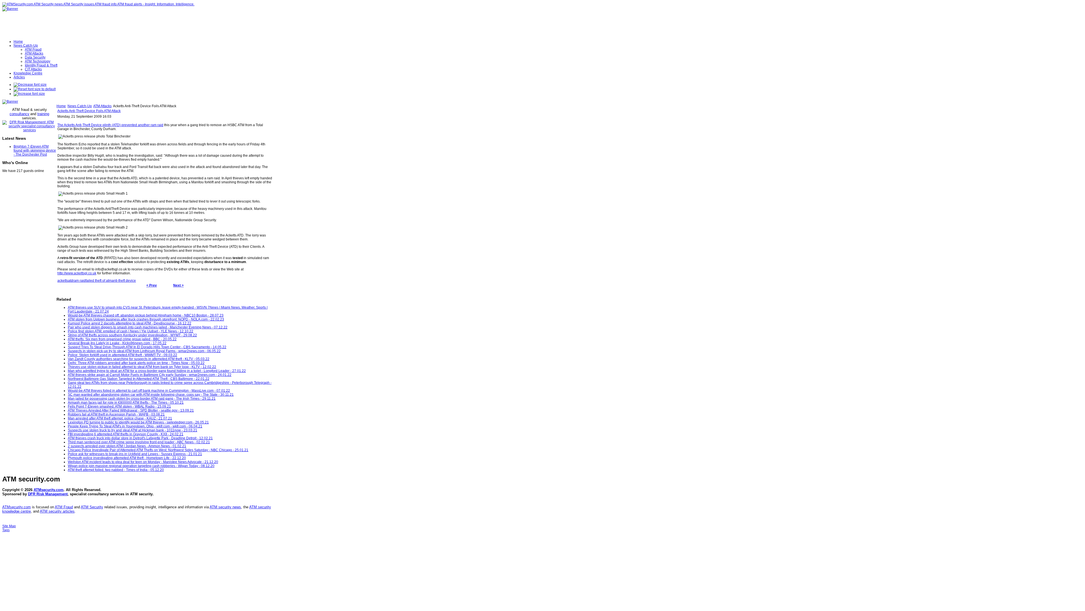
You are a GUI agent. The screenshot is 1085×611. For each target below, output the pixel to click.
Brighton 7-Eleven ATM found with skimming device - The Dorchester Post (35, 150)
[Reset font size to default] (35, 89)
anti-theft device (124, 281)
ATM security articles (57, 511)
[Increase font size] (29, 94)
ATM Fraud (64, 507)
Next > (178, 285)
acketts (62, 281)
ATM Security (92, 507)
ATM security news (225, 507)
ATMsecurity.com (49, 490)
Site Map (9, 526)
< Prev (151, 285)
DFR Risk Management (48, 494)
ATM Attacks (102, 106)
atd (70, 281)
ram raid (79, 281)
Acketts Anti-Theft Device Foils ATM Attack (89, 111)
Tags (6, 530)
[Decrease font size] (30, 85)
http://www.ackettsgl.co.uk (76, 273)
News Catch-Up (80, 106)
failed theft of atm (99, 281)
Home (61, 106)
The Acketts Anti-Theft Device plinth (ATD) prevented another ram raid (110, 125)
